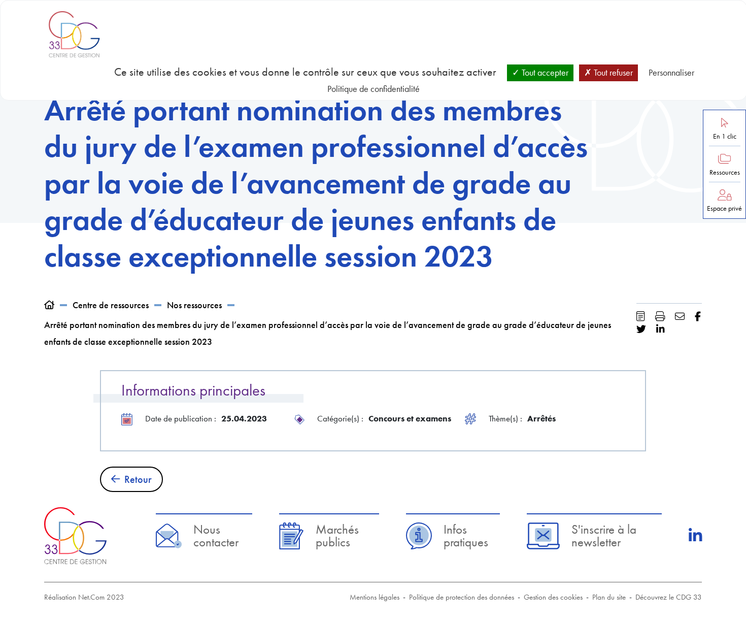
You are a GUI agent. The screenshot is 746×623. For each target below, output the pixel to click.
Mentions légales (374, 597)
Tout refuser (612, 72)
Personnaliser (671, 72)
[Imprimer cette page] (660, 316)
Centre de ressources (111, 305)
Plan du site (609, 597)
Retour (138, 479)
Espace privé (724, 208)
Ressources (724, 172)
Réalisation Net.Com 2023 (84, 597)
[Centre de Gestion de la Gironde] (75, 535)
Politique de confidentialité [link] (373, 88)
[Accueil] (49, 305)
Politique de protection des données (461, 597)
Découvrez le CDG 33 (668, 597)
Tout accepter (544, 72)
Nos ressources (194, 305)
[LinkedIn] (695, 536)
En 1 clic (724, 136)
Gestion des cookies (553, 597)
